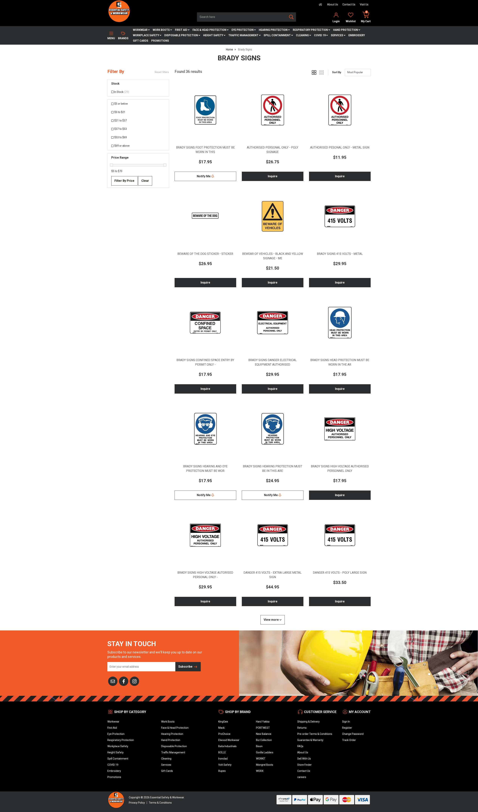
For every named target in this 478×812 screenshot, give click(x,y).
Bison (259, 746)
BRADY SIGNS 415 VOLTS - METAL (340, 254)
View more (272, 619)
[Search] (291, 17)
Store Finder (304, 764)
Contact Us (348, 4)
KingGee (223, 721)
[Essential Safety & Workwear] (118, 11)
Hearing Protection (273, 29)
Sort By (336, 72)
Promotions (160, 40)
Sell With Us (304, 758)
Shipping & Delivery (308, 721)
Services (337, 35)
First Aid (181, 29)
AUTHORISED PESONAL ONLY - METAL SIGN (339, 147)
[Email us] (112, 681)
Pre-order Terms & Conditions (314, 733)
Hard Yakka (262, 721)
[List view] (322, 72)
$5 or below (121, 103)
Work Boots (161, 29)
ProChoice (224, 733)
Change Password (353, 733)
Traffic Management (243, 35)
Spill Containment (277, 35)
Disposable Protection (181, 35)
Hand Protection (345, 29)
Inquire (272, 176)
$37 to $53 (120, 128)
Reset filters (162, 72)
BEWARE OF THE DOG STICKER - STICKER (205, 254)
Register (347, 727)
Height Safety (213, 35)
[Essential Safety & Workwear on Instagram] (134, 681)
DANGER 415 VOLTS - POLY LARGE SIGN (340, 572)
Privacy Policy (137, 802)
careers (301, 777)
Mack (221, 727)
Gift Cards (140, 40)
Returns (302, 727)
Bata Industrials (227, 746)
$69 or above (122, 145)
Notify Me (204, 176)
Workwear (140, 29)
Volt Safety (225, 764)
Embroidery (356, 35)
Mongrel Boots (264, 764)
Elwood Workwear (228, 740)
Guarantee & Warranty (310, 740)
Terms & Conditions (160, 802)
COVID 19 (320, 35)
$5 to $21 (119, 112)
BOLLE (222, 752)
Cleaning (302, 35)
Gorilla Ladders (264, 752)
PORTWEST (263, 727)
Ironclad (223, 758)
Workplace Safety (146, 35)
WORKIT (261, 758)
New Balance (263, 733)
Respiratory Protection (310, 29)
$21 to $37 (120, 120)
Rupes (222, 770)
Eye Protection (243, 29)
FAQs (300, 746)
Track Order (349, 740)
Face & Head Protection (210, 29)
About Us (332, 4)
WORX (259, 770)
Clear (145, 180)
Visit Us (364, 4)
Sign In (346, 721)
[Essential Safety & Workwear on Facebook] (123, 681)
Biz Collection (264, 740)
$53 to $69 (120, 137)
